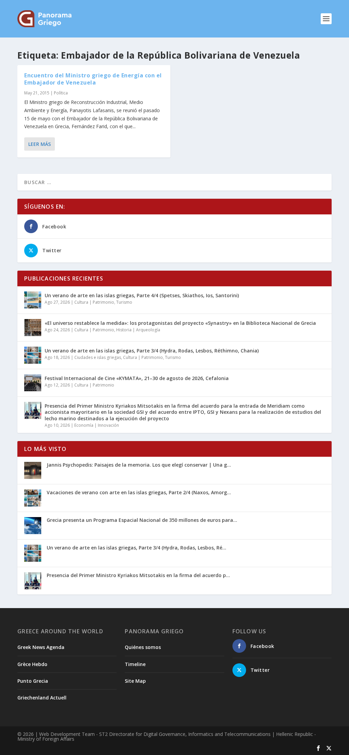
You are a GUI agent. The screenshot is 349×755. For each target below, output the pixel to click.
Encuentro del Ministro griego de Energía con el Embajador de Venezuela (93, 79)
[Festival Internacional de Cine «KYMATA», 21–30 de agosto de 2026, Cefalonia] (32, 382)
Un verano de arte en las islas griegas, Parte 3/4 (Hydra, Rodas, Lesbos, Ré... (136, 547)
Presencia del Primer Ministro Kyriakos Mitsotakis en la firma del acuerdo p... (138, 575)
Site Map (135, 681)
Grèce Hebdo (32, 664)
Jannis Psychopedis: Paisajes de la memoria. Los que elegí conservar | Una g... (139, 465)
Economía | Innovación (96, 425)
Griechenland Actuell (41, 697)
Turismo (124, 302)
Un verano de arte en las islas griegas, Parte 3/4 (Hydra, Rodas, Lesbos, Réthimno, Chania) (152, 350)
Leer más (39, 144)
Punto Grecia (32, 681)
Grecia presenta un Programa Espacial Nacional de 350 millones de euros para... (142, 520)
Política (61, 93)
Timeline (135, 664)
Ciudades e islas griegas (97, 357)
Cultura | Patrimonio (94, 302)
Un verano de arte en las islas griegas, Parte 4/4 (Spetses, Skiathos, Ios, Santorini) (142, 295)
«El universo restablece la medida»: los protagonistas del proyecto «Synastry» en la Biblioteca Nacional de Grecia (180, 323)
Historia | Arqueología (138, 330)
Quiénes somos (143, 647)
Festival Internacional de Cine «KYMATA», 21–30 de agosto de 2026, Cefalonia (137, 378)
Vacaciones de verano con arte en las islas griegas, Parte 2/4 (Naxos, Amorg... (139, 492)
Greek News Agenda (40, 647)
